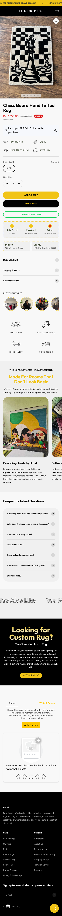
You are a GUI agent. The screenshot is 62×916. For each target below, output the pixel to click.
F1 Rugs (6, 849)
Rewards (38, 870)
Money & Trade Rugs (12, 875)
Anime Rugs (8, 854)
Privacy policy (40, 849)
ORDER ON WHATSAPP (31, 214)
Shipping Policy (41, 859)
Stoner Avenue (10, 870)
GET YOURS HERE (31, 675)
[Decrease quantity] (7, 183)
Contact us (39, 838)
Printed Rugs (9, 838)
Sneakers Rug (9, 859)
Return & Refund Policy (44, 854)
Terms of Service (41, 865)
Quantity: (7, 177)
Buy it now (31, 204)
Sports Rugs (8, 865)
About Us (38, 844)
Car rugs (7, 844)
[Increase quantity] (19, 183)
